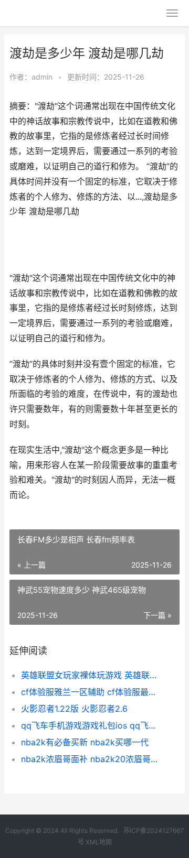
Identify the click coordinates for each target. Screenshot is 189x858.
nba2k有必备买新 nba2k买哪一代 (85, 742)
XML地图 (99, 842)
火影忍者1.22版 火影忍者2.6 (74, 708)
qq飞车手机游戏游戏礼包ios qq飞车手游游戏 (92, 725)
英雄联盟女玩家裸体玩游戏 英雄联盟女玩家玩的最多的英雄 (92, 675)
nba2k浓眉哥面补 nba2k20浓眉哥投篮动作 (92, 759)
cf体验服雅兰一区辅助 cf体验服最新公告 (92, 692)
